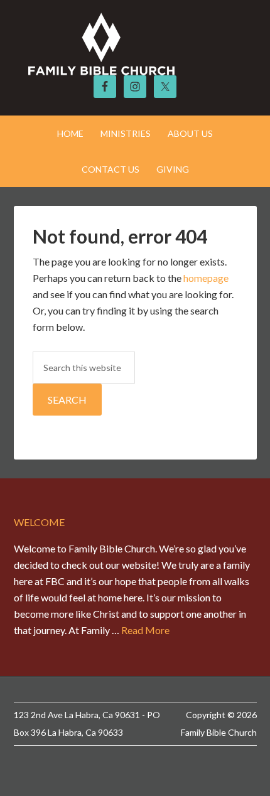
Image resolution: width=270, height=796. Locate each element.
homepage (206, 278)
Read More (145, 630)
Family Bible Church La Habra (135, 44)
